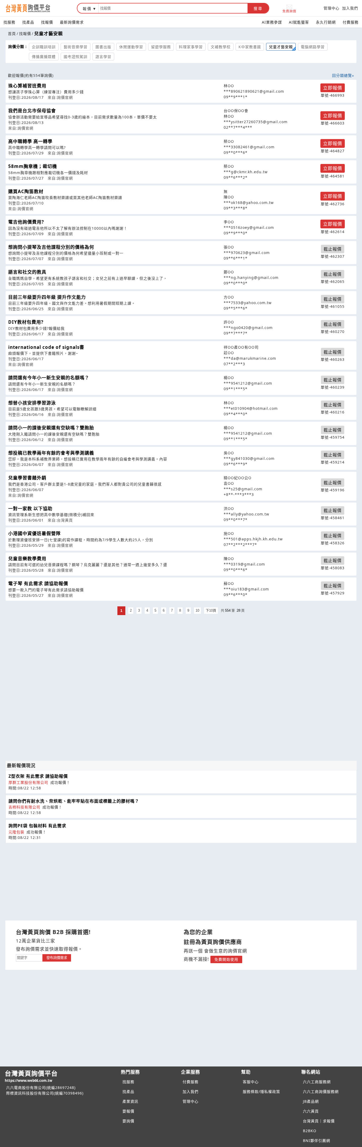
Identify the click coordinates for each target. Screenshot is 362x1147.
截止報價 (333, 249)
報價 (87, 8)
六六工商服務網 (317, 1081)
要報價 (128, 1111)
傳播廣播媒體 (44, 56)
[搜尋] (173, 8)
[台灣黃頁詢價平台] (33, 8)
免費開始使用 (226, 959)
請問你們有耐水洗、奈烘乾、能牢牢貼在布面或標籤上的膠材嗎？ (73, 801)
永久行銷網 (326, 22)
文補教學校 (221, 46)
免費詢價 (289, 11)
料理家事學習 (191, 46)
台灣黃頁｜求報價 (319, 1120)
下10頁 (211, 610)
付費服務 (351, 22)
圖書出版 (103, 46)
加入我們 (350, 8)
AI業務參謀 (272, 22)
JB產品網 (311, 1101)
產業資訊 (130, 1101)
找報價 (47, 22)
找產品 (28, 22)
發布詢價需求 (56, 958)
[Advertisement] (181, 653)
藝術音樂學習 (75, 46)
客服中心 (251, 1081)
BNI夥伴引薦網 (316, 1140)
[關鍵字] (29, 957)
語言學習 (103, 56)
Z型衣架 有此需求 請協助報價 (38, 776)
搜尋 (258, 8)
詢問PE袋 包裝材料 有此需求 (37, 826)
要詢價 (128, 1120)
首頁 (12, 33)
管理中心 (331, 8)
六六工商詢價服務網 (321, 1091)
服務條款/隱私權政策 (261, 1091)
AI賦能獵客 (299, 22)
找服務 (9, 22)
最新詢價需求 (72, 22)
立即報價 (332, 88)
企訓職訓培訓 (44, 46)
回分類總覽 (342, 75)
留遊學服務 (161, 46)
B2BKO (309, 1130)
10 (197, 610)
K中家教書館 (250, 46)
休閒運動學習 (131, 46)
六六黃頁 (311, 1111)
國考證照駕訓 (75, 56)
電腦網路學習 (313, 46)
